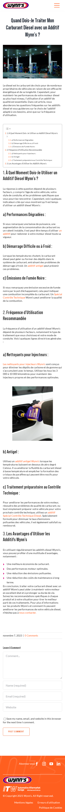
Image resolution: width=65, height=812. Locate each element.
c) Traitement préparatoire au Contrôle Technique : (32, 160)
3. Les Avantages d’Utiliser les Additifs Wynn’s (27, 163)
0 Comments (31, 635)
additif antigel (35, 265)
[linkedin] (58, 764)
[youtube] (51, 764)
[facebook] (37, 764)
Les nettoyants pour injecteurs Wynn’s (24, 364)
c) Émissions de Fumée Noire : (23, 146)
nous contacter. (27, 612)
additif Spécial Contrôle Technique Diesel (29, 514)
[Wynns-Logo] (16, 3)
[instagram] (44, 764)
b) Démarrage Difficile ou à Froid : (25, 143)
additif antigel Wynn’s (27, 461)
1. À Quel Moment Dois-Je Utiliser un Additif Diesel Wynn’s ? (32, 135)
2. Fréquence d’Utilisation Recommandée (24, 150)
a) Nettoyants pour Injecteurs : (24, 153)
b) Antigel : (16, 157)
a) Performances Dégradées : (23, 140)
